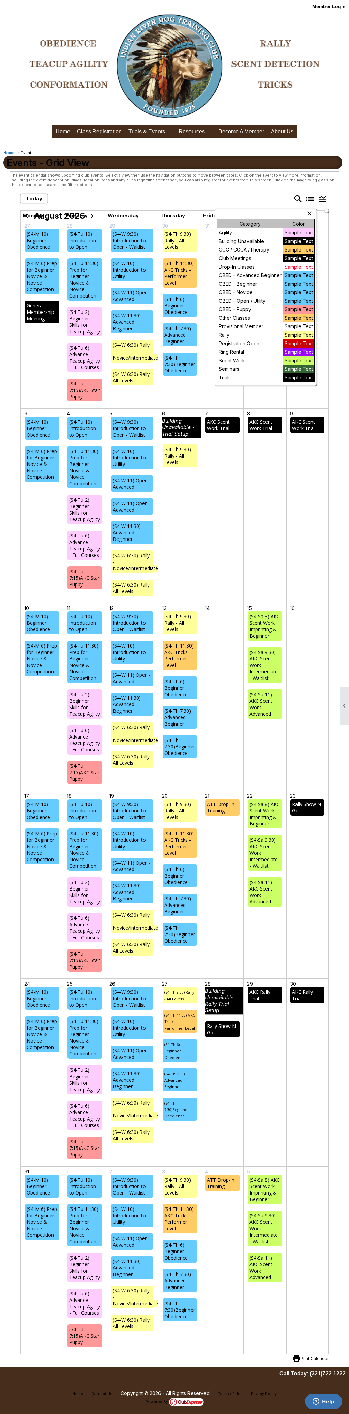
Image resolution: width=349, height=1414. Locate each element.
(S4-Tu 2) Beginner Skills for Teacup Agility (84, 322)
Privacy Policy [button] (264, 1393)
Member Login (329, 6)
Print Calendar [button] (315, 1358)
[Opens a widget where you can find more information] (323, 1402)
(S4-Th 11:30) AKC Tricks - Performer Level (179, 273)
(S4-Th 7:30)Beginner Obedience (179, 364)
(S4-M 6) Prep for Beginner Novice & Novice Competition (42, 276)
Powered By (157, 1401)
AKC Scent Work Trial (218, 425)
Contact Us (101, 1393)
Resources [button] (192, 131)
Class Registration (99, 131)
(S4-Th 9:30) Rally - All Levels (177, 240)
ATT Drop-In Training (220, 807)
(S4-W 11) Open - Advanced (132, 295)
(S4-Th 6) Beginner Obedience (176, 305)
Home (63, 131)
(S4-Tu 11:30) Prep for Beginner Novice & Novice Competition (83, 279)
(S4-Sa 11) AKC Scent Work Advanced (260, 704)
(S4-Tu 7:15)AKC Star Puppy (84, 390)
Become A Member (241, 131)
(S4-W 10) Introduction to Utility (129, 269)
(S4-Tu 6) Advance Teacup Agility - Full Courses (84, 357)
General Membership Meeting (40, 312)
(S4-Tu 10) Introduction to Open (82, 240)
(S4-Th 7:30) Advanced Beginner (177, 335)
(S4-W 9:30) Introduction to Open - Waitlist (129, 240)
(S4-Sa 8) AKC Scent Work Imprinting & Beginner (264, 626)
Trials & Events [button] (146, 131)
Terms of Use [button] (230, 1393)
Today (34, 198)
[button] (322, 199)
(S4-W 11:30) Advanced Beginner (127, 322)
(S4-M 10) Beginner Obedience (38, 240)
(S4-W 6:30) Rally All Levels (131, 377)
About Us (282, 131)
